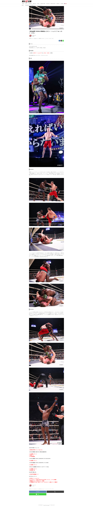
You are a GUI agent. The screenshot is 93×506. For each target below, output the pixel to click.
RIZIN (33, 36)
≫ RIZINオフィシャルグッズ (34, 478)
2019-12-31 (34, 35)
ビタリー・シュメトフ (37, 52)
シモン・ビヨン (47, 52)
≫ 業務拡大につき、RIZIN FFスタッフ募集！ (37, 480)
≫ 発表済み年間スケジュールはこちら (35, 449)
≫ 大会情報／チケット (33, 460)
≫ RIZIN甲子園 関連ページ (33, 474)
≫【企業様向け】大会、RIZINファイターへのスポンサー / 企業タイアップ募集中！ (43, 482)
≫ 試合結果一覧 (32, 470)
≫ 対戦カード (31, 455)
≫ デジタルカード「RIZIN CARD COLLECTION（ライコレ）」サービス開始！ (43, 479)
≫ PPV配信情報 (32, 456)
